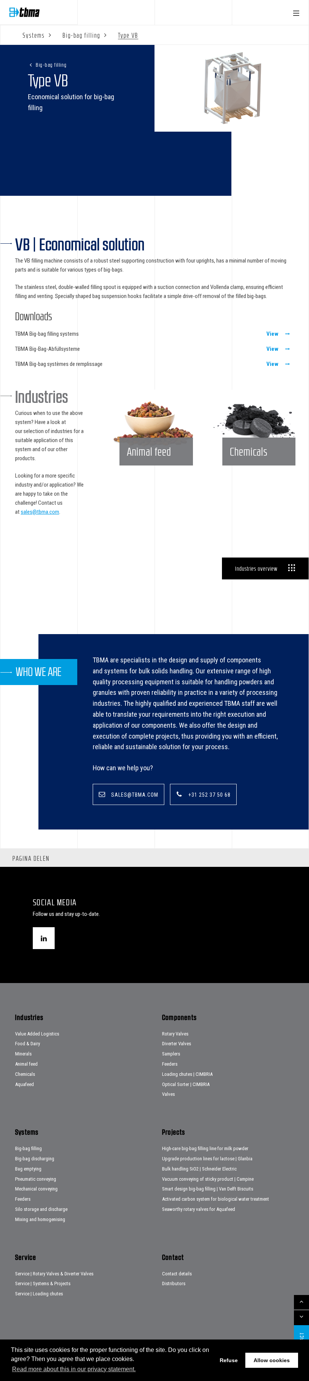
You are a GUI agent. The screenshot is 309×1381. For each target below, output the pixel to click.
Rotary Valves (175, 1034)
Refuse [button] (229, 1360)
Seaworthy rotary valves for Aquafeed (198, 1209)
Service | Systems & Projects (42, 1283)
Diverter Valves (176, 1043)
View (272, 333)
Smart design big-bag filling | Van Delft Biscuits (207, 1189)
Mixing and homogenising (40, 1219)
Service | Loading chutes (39, 1294)
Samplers (171, 1054)
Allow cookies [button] (272, 1360)
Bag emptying (28, 1169)
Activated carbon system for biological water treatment (215, 1199)
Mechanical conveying (36, 1189)
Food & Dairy (27, 1043)
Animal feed (26, 1064)
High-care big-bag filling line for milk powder (205, 1148)
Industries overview (256, 568)
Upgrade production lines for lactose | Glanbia (207, 1158)
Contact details (177, 1274)
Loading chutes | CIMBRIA (187, 1074)
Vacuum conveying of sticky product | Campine (208, 1179)
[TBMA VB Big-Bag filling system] (231, 88)
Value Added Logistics (37, 1034)
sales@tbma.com (40, 511)
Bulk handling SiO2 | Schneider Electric (199, 1169)
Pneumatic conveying (35, 1179)
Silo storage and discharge (41, 1209)
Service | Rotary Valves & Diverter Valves (54, 1274)
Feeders (169, 1064)
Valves (168, 1094)
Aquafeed (24, 1084)
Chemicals (25, 1074)
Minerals (23, 1054)
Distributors (173, 1283)
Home (24, 12)
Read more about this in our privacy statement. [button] (74, 1369)
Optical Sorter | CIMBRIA (186, 1084)
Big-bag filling (51, 65)
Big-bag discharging (34, 1158)
